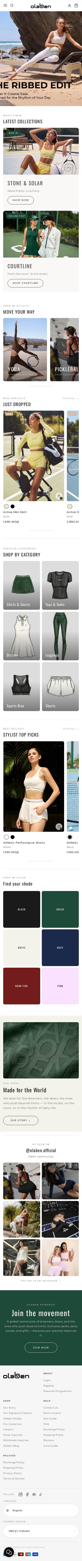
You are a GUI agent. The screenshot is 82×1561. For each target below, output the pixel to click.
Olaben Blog (11, 1445)
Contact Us (50, 1407)
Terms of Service (14, 1478)
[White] (18, 506)
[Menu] (5, 5)
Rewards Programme (57, 1391)
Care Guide (50, 1445)
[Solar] (6, 506)
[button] (76, 6)
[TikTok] (41, 1494)
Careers (8, 1429)
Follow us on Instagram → (41, 1281)
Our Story (9, 1407)
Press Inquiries (12, 1434)
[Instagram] (20, 1494)
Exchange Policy (54, 1429)
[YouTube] (34, 1494)
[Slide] (41, 58)
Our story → (21, 1120)
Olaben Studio (12, 1418)
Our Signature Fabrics (17, 1412)
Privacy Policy (12, 1473)
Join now (41, 1347)
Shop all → (71, 398)
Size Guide (50, 1418)
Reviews (48, 1440)
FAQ (46, 1424)
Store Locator (52, 1412)
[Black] (12, 506)
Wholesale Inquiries (16, 1440)
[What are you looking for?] (12, 5)
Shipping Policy (53, 1434)
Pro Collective (12, 1424)
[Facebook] (27, 1494)
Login (47, 1380)
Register (48, 1385)
